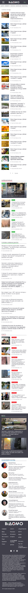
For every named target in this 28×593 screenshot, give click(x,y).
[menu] (3, 2)
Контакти (20, 541)
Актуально (13, 534)
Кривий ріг (7, 5)
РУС (25, 2)
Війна (3, 531)
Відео (20, 534)
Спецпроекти (22, 529)
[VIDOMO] (14, 2)
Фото (20, 531)
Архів (16, 173)
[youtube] (17, 551)
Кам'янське (18, 5)
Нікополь (13, 5)
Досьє (12, 544)
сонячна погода (6, 9)
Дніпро (2, 5)
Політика (4, 534)
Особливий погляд (13, 541)
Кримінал (4, 541)
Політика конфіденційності (22, 547)
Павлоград (24, 5)
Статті (12, 529)
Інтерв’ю (12, 536)
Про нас (20, 543)
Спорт (3, 544)
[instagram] (11, 551)
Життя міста (5, 536)
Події (3, 539)
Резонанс (12, 531)
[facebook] (14, 551)
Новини (4, 529)
